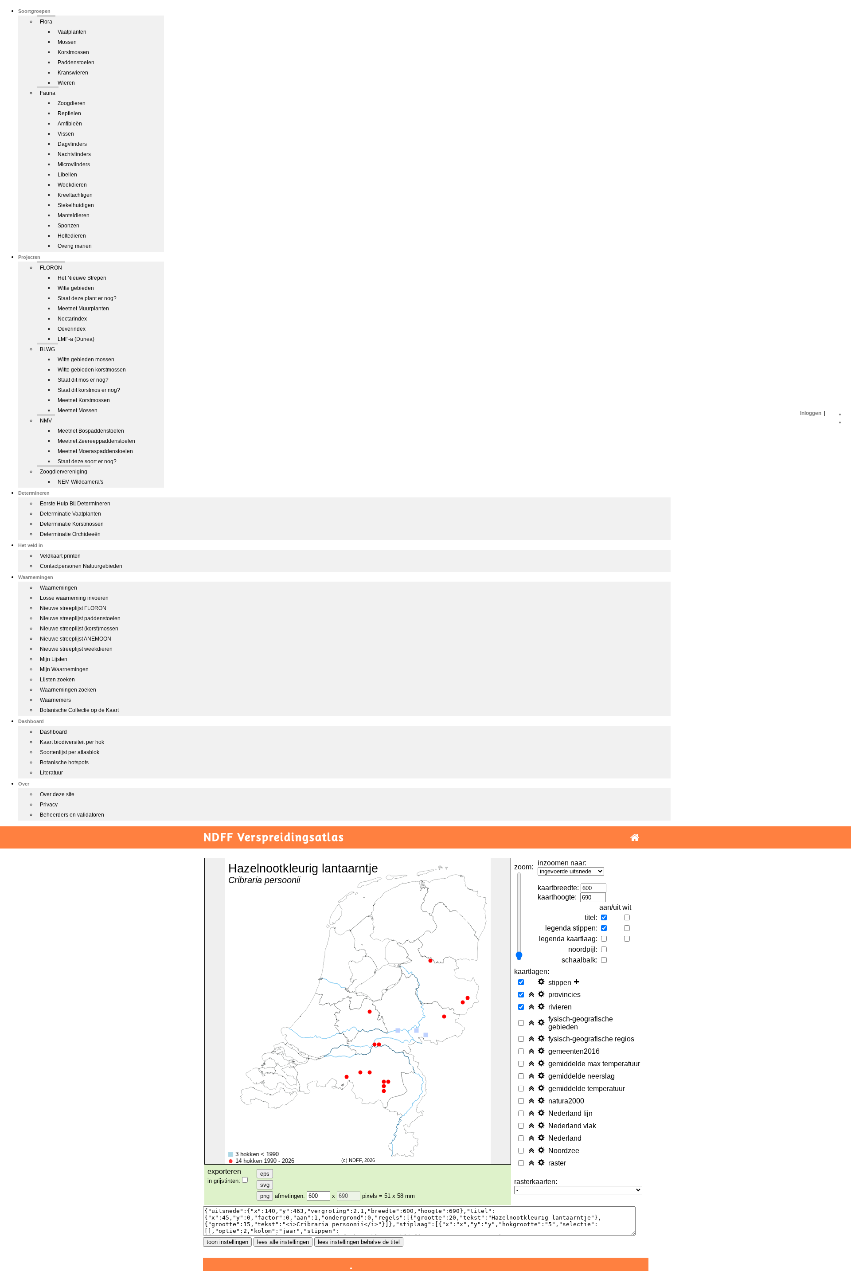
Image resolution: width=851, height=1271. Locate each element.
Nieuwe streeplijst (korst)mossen (79, 629)
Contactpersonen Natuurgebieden (81, 566)
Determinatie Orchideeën (70, 534)
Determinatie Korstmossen (72, 524)
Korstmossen (73, 52)
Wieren (66, 83)
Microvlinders (74, 164)
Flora (46, 22)
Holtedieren (72, 236)
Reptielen (69, 113)
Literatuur (51, 773)
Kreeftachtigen (75, 195)
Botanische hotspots (64, 762)
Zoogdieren (72, 103)
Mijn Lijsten (53, 659)
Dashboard (53, 732)
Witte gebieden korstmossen (92, 370)
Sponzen (68, 226)
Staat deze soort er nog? (87, 461)
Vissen (66, 134)
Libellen (67, 175)
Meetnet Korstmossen (84, 400)
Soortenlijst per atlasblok (69, 752)
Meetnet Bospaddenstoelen (91, 431)
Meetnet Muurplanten (83, 308)
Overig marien (75, 246)
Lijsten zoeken (57, 680)
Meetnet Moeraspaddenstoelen (95, 451)
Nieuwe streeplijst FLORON (73, 608)
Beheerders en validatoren (72, 815)
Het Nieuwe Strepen (82, 278)
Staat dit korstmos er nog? (89, 390)
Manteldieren (74, 215)
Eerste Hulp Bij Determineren (75, 504)
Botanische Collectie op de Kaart (79, 710)
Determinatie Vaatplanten (70, 514)
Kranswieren (73, 73)
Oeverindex (72, 329)
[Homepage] (634, 837)
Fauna (47, 93)
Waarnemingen (58, 588)
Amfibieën (70, 124)
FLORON (51, 268)
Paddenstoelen (76, 62)
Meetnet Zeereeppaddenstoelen (96, 441)
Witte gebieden (76, 288)
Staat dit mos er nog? (83, 380)
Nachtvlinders (74, 154)
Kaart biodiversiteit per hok (72, 742)
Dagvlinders (72, 144)
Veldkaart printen (60, 556)
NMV (46, 421)
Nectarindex (72, 319)
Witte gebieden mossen (86, 359)
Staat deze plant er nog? (87, 298)
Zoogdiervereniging (63, 472)
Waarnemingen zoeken (68, 690)
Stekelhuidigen (76, 205)
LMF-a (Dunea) (76, 339)
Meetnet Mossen (78, 410)
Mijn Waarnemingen (64, 669)
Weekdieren (72, 185)
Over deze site (57, 794)
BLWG (47, 349)
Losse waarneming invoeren (74, 598)
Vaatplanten (72, 32)
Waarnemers (55, 700)
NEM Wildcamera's (80, 482)
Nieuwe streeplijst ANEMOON (75, 639)
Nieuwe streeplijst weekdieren (76, 649)
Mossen (67, 42)
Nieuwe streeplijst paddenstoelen (80, 618)
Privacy (49, 805)
